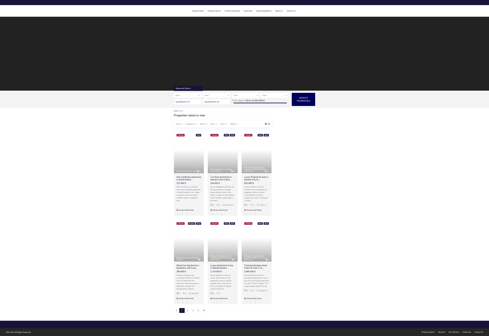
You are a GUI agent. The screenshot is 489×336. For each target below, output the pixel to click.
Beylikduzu (182, 258)
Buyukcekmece (218, 169)
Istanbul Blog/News (263, 11)
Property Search (214, 11)
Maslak (215, 256)
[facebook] (9, 2)
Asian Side (188, 171)
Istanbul (196, 171)
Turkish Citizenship (232, 11)
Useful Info (248, 11)
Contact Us (291, 11)
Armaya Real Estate (186, 210)
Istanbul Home (198, 11)
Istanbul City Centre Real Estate (255, 170)
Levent (248, 168)
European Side (257, 168)
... (181, 201)
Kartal (180, 171)
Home (176, 111)
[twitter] (12, 2)
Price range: (238, 100)
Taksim (249, 256)
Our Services (454, 332)
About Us (279, 11)
